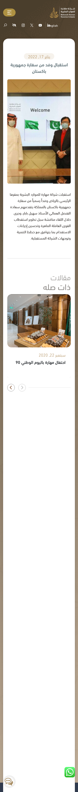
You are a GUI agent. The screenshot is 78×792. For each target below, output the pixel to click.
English (53, 25)
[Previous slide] (22, 387)
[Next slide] (11, 387)
